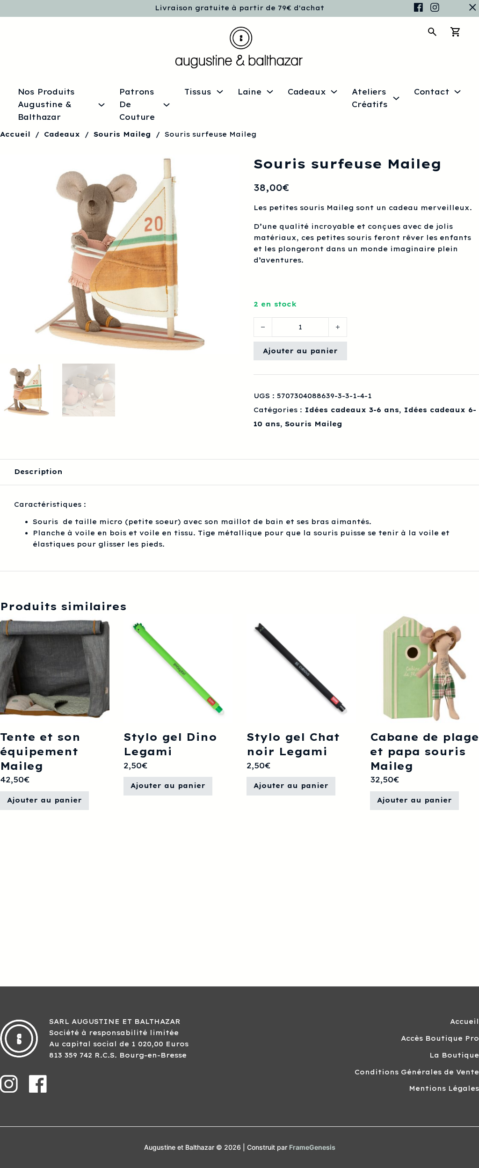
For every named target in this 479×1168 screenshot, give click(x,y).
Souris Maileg (122, 134)
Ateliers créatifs (369, 98)
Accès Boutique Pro (440, 1038)
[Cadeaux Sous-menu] (334, 91)
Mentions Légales (444, 1088)
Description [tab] (38, 471)
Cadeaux (307, 91)
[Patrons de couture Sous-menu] (166, 105)
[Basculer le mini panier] (455, 31)
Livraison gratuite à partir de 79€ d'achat (239, 8)
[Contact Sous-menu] (457, 91)
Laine (249, 91)
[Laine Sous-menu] (270, 91)
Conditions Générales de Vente (417, 1072)
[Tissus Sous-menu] (220, 91)
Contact (432, 91)
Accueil (15, 134)
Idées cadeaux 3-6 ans (352, 410)
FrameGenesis (312, 1147)
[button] (226, 167)
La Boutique (454, 1055)
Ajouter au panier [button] (44, 800)
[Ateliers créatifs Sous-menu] (396, 98)
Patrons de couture (137, 104)
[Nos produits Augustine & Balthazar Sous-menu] (101, 105)
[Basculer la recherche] (432, 31)
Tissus (197, 91)
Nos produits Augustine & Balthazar (46, 104)
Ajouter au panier (300, 351)
